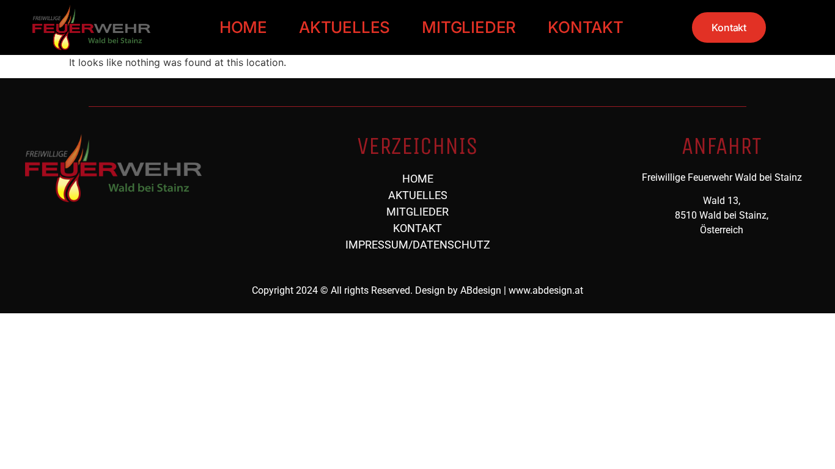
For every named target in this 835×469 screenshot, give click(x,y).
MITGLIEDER (469, 27)
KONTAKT (585, 27)
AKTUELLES (344, 27)
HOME (243, 27)
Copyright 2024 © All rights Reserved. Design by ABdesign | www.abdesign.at (417, 290)
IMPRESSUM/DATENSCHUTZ (417, 244)
